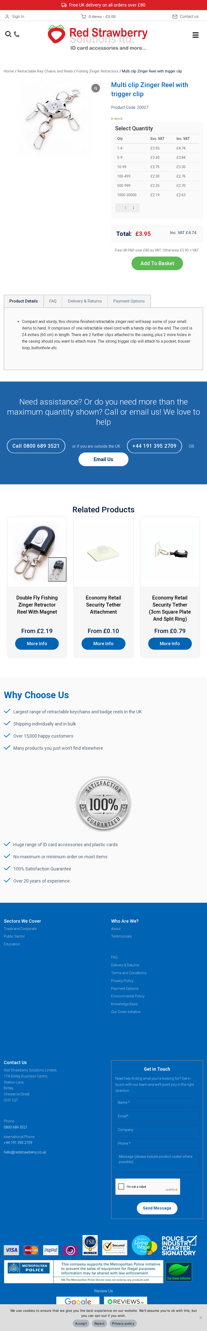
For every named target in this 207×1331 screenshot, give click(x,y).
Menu (195, 35)
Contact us (189, 16)
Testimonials (121, 936)
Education (12, 944)
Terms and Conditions (128, 973)
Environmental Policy (128, 996)
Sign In (18, 16)
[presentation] (147, 1186)
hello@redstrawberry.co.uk (25, 1152)
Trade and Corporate (20, 929)
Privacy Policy (122, 981)
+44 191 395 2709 (154, 446)
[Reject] (200, 1317)
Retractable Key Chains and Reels (45, 71)
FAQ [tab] (53, 301)
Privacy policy (123, 1323)
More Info (37, 643)
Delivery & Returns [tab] (85, 301)
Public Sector (14, 936)
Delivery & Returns (125, 965)
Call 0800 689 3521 (36, 446)
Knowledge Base (124, 1004)
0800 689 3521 (16, 1127)
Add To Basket (157, 263)
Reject (99, 1323)
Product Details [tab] (23, 301)
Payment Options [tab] (129, 301)
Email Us (103, 459)
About (116, 929)
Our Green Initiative (125, 1012)
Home (9, 71)
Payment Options (125, 989)
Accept (81, 1323)
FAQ (114, 957)
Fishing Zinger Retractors (97, 71)
